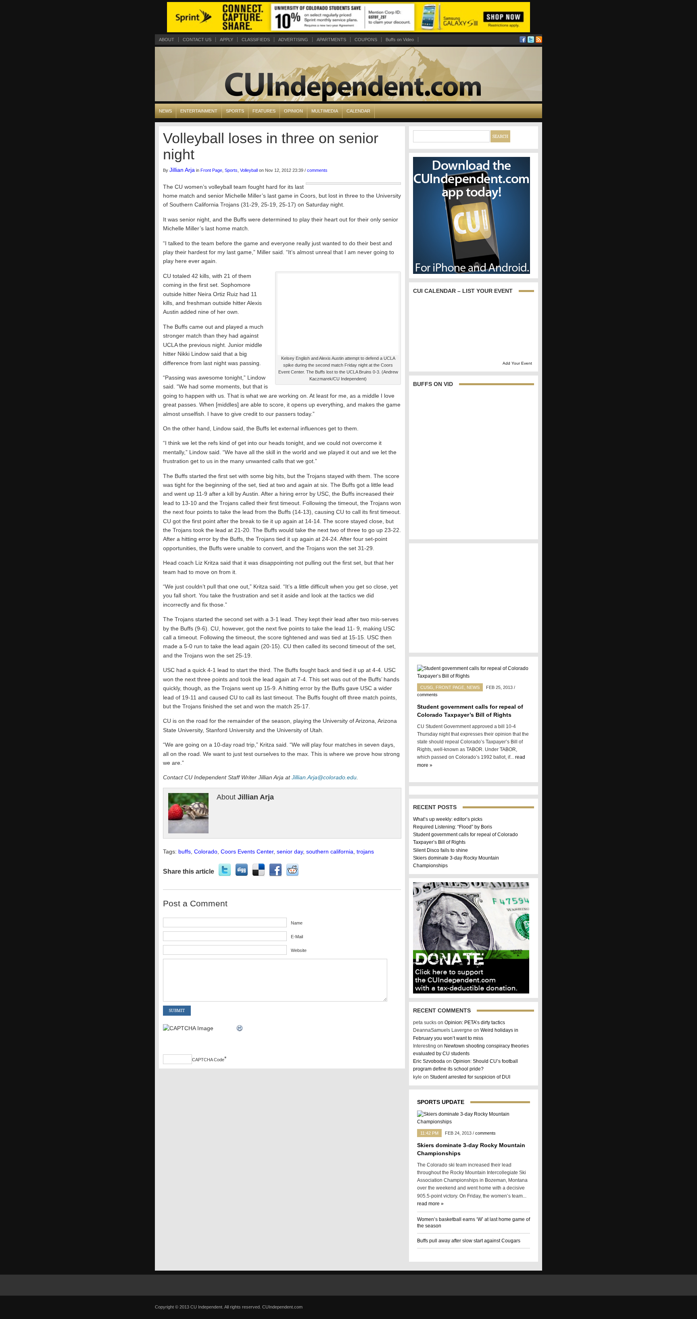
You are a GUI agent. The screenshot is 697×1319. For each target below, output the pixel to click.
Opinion (293, 111)
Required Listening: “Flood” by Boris (452, 827)
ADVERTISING (293, 39)
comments (317, 170)
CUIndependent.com (282, 1306)
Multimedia (324, 111)
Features (264, 111)
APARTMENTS (331, 39)
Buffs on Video (400, 39)
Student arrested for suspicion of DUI (470, 1077)
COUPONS (366, 39)
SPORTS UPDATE (440, 1102)
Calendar (358, 111)
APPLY (226, 39)
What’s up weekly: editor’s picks (447, 819)
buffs (184, 851)
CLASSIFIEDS (256, 39)
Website (299, 950)
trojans (365, 851)
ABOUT (166, 39)
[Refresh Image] (240, 1028)
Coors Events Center (247, 851)
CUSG (426, 687)
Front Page (211, 170)
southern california (329, 851)
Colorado (205, 851)
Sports (235, 111)
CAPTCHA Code (208, 1059)
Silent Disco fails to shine (440, 850)
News (165, 111)
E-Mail (297, 936)
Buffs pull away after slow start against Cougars (468, 1241)
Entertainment (198, 111)
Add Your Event (517, 363)
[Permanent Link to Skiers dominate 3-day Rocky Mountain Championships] (473, 1122)
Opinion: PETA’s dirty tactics (474, 1022)
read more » (430, 1203)
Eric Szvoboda (429, 1061)
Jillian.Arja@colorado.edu (324, 777)
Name (297, 922)
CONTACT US (197, 39)
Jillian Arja (182, 170)
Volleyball (249, 170)
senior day (290, 851)
